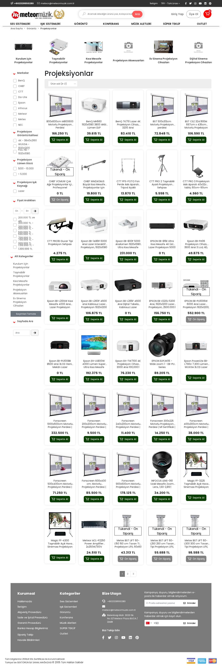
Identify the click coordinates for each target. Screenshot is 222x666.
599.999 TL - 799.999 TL (25, 235)
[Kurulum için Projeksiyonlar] (23, 46)
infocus (22, 108)
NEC (20, 125)
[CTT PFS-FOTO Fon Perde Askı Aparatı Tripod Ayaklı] (128, 165)
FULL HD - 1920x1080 (24, 151)
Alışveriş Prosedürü (29, 612)
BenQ (21, 80)
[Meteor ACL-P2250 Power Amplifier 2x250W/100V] (94, 524)
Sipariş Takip (25, 634)
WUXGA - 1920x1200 (24, 146)
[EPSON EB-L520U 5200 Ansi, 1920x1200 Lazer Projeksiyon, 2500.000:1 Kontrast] (162, 285)
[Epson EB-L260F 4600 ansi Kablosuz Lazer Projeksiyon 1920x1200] (94, 285)
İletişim (154, 3)
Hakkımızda (25, 601)
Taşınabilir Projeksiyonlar (58, 60)
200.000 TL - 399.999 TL (25, 224)
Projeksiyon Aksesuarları (128, 60)
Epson (21, 102)
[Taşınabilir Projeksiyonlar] (58, 46)
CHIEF (21, 86)
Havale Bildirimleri (29, 640)
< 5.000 (22, 174)
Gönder (191, 603)
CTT (20, 91)
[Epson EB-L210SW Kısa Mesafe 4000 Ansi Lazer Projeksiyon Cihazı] (59, 285)
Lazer (21, 191)
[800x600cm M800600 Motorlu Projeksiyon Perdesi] (59, 105)
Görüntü (65, 612)
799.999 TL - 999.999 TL (25, 241)
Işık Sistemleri (68, 607)
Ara (137, 14)
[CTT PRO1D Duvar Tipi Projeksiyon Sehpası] (59, 225)
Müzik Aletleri (68, 623)
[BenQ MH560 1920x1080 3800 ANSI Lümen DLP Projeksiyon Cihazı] (94, 105)
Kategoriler (70, 593)
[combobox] (149, 623)
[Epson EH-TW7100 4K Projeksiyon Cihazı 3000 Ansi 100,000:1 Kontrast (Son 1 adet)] (128, 344)
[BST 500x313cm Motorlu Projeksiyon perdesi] (162, 105)
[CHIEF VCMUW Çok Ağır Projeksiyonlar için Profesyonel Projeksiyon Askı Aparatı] (59, 165)
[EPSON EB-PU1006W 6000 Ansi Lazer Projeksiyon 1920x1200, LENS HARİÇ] (196, 285)
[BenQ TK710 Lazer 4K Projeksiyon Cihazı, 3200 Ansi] (128, 105)
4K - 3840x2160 (27, 140)
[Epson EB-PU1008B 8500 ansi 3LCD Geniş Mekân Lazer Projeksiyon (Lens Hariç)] (59, 344)
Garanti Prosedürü (29, 623)
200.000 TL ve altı (26, 219)
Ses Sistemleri (69, 601)
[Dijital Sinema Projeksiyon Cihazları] (198, 46)
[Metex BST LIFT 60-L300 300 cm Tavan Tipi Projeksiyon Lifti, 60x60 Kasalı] (196, 524)
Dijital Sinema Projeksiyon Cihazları (198, 60)
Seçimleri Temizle (26, 314)
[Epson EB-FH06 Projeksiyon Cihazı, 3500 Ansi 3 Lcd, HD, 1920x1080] (196, 225)
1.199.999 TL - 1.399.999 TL (26, 247)
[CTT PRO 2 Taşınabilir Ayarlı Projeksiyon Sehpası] (162, 165)
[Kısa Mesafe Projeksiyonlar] (93, 46)
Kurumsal (26, 593)
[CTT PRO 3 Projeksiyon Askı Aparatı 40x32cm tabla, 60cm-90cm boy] (196, 165)
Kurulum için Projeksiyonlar (23, 60)
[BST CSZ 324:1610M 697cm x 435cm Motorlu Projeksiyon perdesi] (196, 105)
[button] (207, 14)
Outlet (64, 633)
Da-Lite (22, 97)
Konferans (66, 617)
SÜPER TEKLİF (67, 628)
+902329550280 (116, 601)
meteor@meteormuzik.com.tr (119, 610)
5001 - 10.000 (26, 168)
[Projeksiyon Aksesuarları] (128, 46)
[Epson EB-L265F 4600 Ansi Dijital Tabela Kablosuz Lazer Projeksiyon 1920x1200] (128, 285)
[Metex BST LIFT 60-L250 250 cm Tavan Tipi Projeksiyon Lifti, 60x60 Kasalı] (162, 524)
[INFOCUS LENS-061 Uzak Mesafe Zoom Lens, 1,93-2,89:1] (162, 464)
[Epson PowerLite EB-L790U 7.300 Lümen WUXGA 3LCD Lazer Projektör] (196, 344)
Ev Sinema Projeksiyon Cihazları (163, 60)
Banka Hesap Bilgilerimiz (33, 628)
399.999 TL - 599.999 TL (25, 230)
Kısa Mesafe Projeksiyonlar (93, 60)
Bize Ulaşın (111, 593)
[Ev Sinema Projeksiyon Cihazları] (163, 46)
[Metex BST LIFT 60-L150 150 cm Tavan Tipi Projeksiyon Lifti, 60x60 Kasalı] (128, 524)
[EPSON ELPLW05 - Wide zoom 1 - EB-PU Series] (162, 344)
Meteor (22, 114)
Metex (22, 119)
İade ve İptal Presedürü (33, 617)
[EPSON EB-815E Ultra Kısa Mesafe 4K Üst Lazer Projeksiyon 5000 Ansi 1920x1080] (162, 225)
